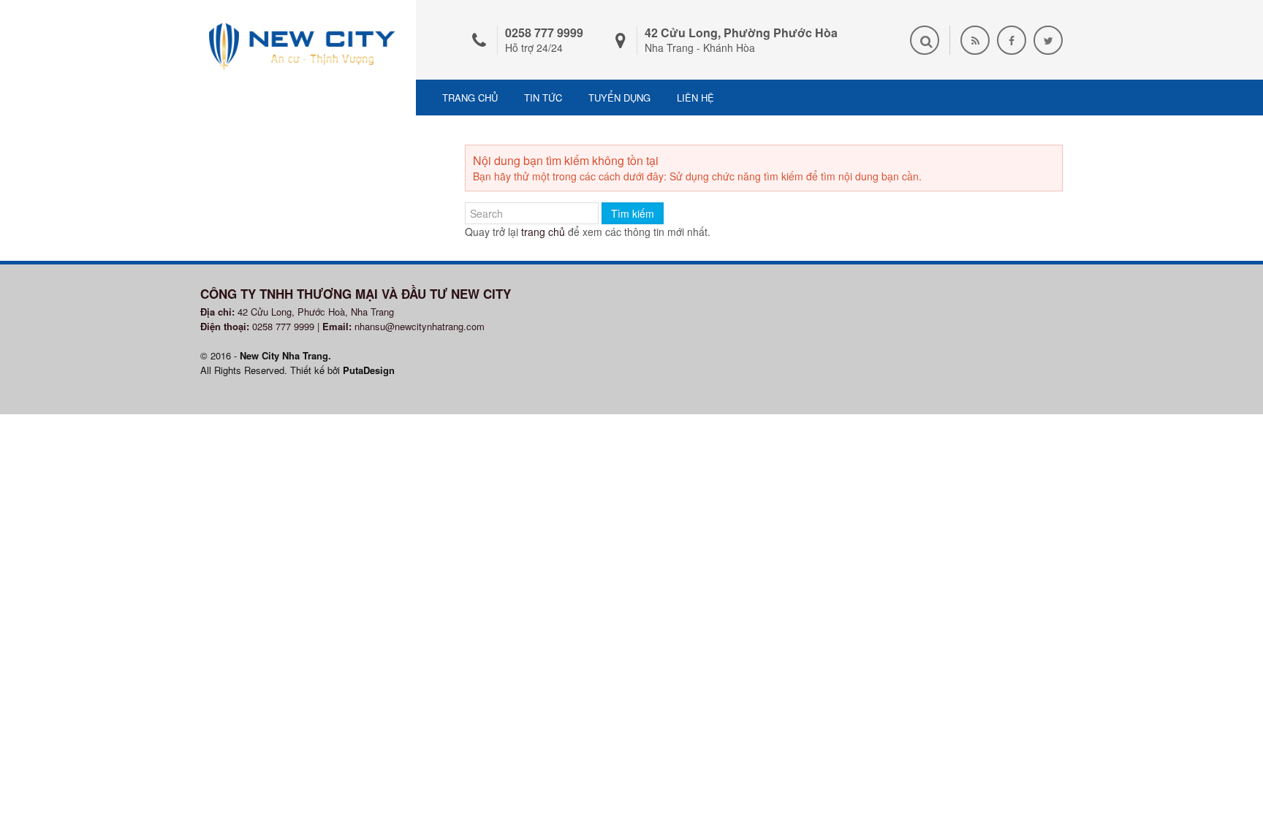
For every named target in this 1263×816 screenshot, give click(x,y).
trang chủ (543, 231)
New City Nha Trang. (285, 355)
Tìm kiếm (632, 213)
